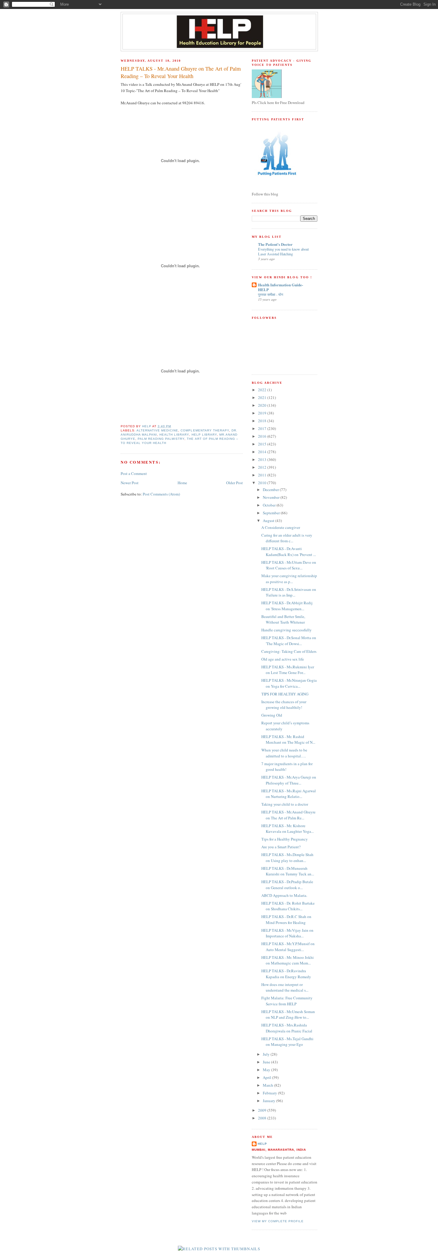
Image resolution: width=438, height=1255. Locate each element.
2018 (262, 420)
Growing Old (271, 715)
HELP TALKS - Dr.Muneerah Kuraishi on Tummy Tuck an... (287, 871)
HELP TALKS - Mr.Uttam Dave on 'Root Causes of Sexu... (288, 565)
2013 (262, 459)
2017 (262, 428)
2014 (262, 451)
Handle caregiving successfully (286, 630)
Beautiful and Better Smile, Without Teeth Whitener (283, 619)
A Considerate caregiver (280, 527)
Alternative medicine (157, 430)
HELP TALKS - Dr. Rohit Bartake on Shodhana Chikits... (288, 906)
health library (174, 434)
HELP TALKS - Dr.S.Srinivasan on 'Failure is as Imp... (288, 592)
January (269, 1100)
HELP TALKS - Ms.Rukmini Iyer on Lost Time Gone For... (287, 669)
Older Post (234, 482)
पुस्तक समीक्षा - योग (270, 294)
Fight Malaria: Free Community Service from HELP (287, 1001)
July (267, 1054)
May (267, 1069)
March (268, 1085)
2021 (262, 397)
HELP (262, 1143)
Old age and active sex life (282, 659)
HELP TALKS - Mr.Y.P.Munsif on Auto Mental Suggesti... (288, 946)
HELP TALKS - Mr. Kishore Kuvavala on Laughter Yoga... (287, 828)
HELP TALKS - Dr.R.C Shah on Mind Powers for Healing (286, 919)
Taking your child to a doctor (284, 804)
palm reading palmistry (161, 438)
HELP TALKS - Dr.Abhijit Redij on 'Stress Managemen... (287, 605)
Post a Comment (134, 473)
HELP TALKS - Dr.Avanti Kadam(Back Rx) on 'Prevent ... (288, 551)
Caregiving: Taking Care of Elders (288, 651)
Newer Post (130, 482)
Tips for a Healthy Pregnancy (284, 839)
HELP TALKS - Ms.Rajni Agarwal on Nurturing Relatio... (288, 793)
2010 (262, 482)
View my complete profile (278, 1221)
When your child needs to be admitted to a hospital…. (284, 753)
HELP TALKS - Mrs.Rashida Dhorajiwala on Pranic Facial (286, 1028)
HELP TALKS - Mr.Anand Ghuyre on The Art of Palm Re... (288, 815)
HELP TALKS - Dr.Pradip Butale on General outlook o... (287, 884)
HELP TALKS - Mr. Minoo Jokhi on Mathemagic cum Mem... (287, 960)
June (267, 1062)
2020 (262, 405)
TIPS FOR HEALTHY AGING (284, 694)
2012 (262, 467)
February (270, 1093)
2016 (262, 436)
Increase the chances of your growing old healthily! (283, 704)
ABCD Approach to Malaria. (284, 895)
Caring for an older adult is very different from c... (286, 538)
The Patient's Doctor (275, 244)
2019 (262, 413)
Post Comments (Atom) (161, 494)
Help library (204, 434)
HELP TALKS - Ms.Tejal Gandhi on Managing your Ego (287, 1041)
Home (182, 482)
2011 (262, 475)
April (267, 1077)
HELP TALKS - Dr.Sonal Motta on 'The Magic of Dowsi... (288, 640)
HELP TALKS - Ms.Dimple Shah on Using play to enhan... (287, 857)
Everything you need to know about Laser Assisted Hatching (283, 251)
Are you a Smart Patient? (281, 846)
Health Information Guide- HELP (280, 287)
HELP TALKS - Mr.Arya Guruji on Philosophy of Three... (288, 780)
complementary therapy (205, 430)
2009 (262, 1110)
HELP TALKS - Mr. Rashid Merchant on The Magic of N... (288, 739)
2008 (262, 1118)
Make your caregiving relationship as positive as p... (289, 578)
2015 (262, 444)
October (270, 505)
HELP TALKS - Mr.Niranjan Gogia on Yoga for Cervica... (289, 683)
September (272, 512)
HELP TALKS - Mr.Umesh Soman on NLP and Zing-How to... (288, 1014)
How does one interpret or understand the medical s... (284, 987)
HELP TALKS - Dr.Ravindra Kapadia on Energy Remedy (286, 973)
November (271, 497)
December (271, 489)
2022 (262, 389)
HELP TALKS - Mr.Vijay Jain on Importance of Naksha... (287, 933)
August (269, 520)
